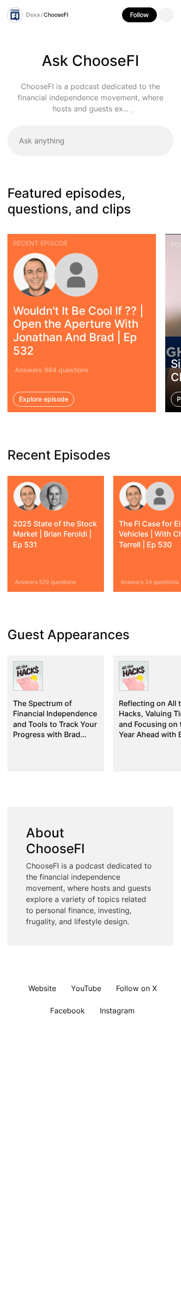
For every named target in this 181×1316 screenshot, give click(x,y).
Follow (139, 15)
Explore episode (43, 399)
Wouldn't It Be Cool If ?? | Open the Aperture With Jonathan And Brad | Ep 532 (78, 330)
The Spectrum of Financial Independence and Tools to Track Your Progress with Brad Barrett (55, 724)
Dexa (33, 14)
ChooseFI (56, 14)
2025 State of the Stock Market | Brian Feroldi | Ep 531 (55, 534)
